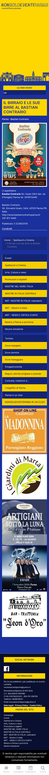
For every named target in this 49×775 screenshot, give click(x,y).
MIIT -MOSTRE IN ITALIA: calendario (23, 300)
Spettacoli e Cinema (15, 265)
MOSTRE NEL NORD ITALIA (19, 286)
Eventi (8, 258)
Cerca (43, 771)
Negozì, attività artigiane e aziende (23, 373)
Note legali (8, 705)
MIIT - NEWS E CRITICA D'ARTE (21, 315)
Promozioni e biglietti (16, 279)
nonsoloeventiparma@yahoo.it (17, 687)
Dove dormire (12, 352)
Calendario (30, 771)
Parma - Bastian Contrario (15, 119)
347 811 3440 (9, 218)
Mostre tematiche (14, 329)
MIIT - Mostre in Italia (16, 308)
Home (6, 771)
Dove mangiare (13, 345)
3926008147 (17, 699)
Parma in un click (14, 395)
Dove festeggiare (14, 359)
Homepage (8, 715)
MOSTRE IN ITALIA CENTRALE (20, 293)
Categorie (18, 771)
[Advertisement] (24, 41)
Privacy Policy (21, 705)
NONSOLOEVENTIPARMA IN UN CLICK (25, 402)
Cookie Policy (36, 705)
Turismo (9, 338)
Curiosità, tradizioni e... (17, 380)
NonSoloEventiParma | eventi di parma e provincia (24, 8)
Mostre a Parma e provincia (19, 322)
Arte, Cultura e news (15, 272)
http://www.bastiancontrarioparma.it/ (21, 214)
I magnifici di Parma (15, 387)
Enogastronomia (13, 366)
